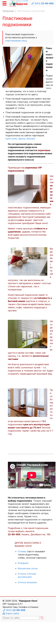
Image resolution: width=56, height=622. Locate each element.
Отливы (22, 551)
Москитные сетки (28, 568)
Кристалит (11, 138)
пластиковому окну (16, 40)
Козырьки (23, 563)
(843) (44, 3)
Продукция (8, 11)
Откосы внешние (27, 582)
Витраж (31, 138)
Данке (21, 138)
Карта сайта (12, 613)
